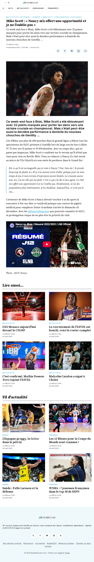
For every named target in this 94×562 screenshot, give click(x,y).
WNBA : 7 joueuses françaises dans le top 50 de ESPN (69, 490)
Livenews (36, 17)
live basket (40, 543)
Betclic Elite (23, 8)
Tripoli (67, 553)
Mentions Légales (66, 543)
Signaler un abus (83, 543)
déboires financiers (38, 211)
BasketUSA (52, 543)
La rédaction (12, 44)
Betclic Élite (12, 17)
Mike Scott (48, 17)
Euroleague (38, 8)
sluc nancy (76, 17)
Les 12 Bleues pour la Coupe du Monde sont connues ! (70, 440)
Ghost (60, 553)
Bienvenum (28, 543)
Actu (10, 8)
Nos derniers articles (12, 543)
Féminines (53, 435)
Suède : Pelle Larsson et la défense (20, 490)
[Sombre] (6, 2)
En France (24, 17)
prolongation (62, 17)
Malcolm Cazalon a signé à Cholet (67, 378)
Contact (48, 546)
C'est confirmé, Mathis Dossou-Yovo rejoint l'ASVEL (23, 378)
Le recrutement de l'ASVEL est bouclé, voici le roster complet (70, 328)
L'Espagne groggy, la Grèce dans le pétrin (20, 440)
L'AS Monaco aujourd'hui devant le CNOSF (19, 328)
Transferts (53, 8)
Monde (5, 435)
